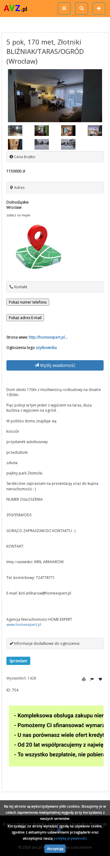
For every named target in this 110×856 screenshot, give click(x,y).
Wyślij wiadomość (57, 365)
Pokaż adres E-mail (25, 317)
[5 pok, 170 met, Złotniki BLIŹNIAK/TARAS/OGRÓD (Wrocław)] (55, 95)
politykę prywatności (70, 838)
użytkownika (46, 347)
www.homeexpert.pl (23, 624)
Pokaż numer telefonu (28, 302)
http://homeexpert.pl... (48, 337)
